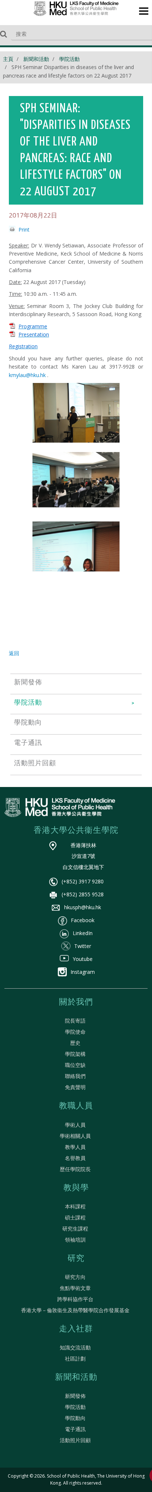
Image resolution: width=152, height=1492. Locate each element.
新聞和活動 (36, 58)
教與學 (76, 1188)
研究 (76, 1258)
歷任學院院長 (75, 1169)
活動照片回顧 (75, 1440)
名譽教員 (75, 1157)
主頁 (8, 58)
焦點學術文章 (75, 1287)
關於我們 (76, 1002)
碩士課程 (75, 1217)
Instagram (82, 971)
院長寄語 (75, 1020)
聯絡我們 (75, 1075)
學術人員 (75, 1124)
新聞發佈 (75, 1395)
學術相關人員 (75, 1135)
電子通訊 (75, 1429)
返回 (14, 653)
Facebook (82, 920)
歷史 (75, 1042)
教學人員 (75, 1146)
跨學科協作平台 (75, 1299)
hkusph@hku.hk (82, 907)
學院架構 (75, 1053)
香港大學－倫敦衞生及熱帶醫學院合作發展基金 (75, 1310)
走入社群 (76, 1329)
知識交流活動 (75, 1347)
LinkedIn (83, 933)
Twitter (82, 945)
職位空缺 (75, 1064)
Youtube (83, 958)
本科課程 (75, 1206)
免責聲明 (75, 1087)
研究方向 (75, 1276)
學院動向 (75, 1417)
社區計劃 (75, 1358)
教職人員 (76, 1106)
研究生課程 (75, 1228)
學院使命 (75, 1031)
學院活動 (69, 58)
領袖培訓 (75, 1239)
